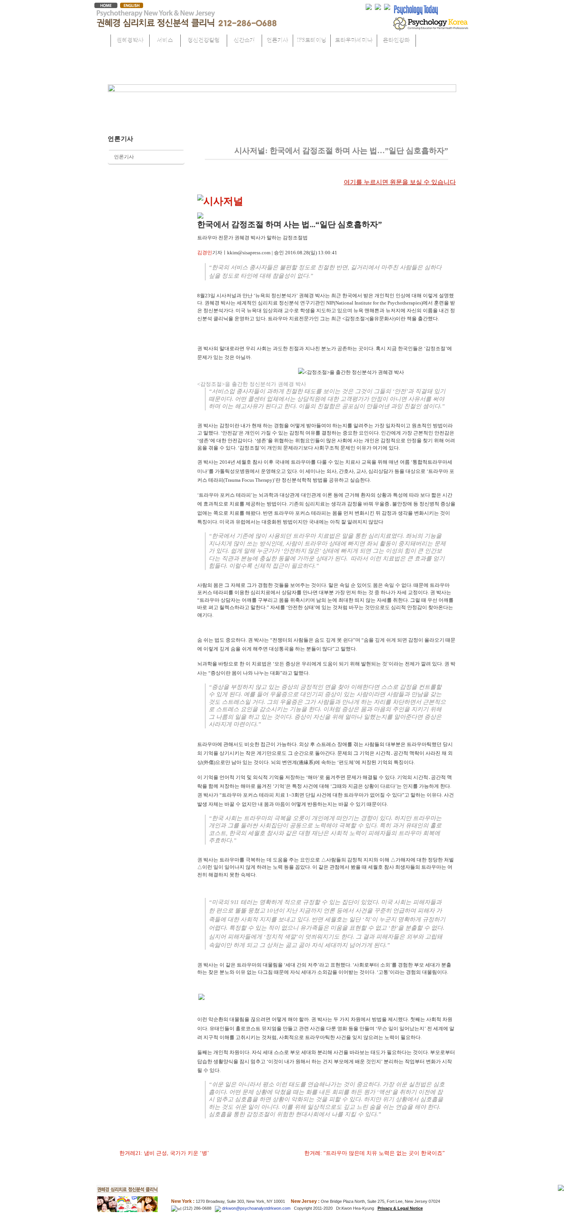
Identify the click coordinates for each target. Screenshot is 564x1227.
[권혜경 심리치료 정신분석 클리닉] (186, 25)
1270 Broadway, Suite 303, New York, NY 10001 (240, 1201)
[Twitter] (369, 6)
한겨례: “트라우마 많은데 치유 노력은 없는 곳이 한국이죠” (374, 1153)
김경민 (204, 252)
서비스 (165, 40)
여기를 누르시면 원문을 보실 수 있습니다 (400, 182)
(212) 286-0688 (196, 1208)
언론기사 (277, 40)
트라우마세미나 (354, 40)
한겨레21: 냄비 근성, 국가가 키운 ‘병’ (164, 1153)
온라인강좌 (396, 40)
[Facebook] (378, 6)
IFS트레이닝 (312, 40)
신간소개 (244, 40)
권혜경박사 (130, 40)
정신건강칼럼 (204, 40)
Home (101, 41)
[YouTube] (387, 6)
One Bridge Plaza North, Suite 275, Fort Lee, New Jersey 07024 (380, 1201)
